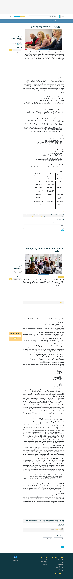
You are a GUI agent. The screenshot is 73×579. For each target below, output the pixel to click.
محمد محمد (58, 529)
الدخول (22, 16)
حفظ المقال (18, 44)
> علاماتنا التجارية (46, 564)
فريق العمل (16, 268)
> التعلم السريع (60, 562)
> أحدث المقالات (60, 559)
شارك (11, 49)
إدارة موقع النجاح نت (40, 521)
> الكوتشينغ (61, 565)
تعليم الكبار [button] (61, 276)
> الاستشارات (61, 569)
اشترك (15, 338)
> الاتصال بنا (47, 565)
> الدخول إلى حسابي (45, 562)
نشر (62, 230)
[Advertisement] (36, 7)
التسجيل (17, 16)
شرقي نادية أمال (15, 38)
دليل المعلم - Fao (61, 211)
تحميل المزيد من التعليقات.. (60, 532)
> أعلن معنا (47, 559)
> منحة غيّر (61, 575)
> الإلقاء (62, 561)
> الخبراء (61, 570)
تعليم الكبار (14, 43)
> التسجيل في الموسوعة (44, 561)
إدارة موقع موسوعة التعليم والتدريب (37, 216)
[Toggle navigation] (10, 16)
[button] (43, 302)
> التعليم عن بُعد (60, 564)
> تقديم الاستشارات (59, 567)
